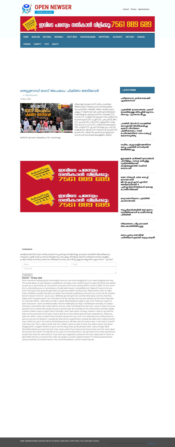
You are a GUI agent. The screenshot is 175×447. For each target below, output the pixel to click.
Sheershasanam (87, 37)
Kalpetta (50, 441)
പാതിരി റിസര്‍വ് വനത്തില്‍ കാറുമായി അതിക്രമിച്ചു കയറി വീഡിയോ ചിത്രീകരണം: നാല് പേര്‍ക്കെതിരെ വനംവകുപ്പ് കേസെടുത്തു (136, 129)
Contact (126, 9)
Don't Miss (72, 37)
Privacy (133, 9)
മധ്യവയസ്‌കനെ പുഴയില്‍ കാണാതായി (135, 199)
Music (57, 441)
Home (25, 37)
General (141, 37)
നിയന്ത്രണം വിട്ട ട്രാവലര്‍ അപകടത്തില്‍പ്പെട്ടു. (134, 225)
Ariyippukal (104, 37)
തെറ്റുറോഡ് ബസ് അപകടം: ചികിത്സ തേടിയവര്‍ (59, 91)
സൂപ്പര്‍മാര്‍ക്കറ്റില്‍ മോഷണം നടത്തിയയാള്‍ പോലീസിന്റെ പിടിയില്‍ (137, 212)
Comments (27, 249)
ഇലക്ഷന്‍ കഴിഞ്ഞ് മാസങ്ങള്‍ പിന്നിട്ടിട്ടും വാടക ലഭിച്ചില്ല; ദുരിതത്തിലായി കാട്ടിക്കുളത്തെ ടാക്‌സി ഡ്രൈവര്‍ (137, 163)
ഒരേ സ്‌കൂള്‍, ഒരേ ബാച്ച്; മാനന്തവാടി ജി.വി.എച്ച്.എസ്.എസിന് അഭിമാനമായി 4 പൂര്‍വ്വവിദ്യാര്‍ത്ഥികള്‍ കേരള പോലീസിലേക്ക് (137, 183)
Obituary (130, 37)
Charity (37, 44)
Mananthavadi (31, 95)
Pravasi (27, 44)
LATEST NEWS (129, 90)
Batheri (42, 441)
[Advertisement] (87, 66)
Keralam (36, 37)
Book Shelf (65, 441)
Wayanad (59, 37)
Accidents (117, 37)
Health (55, 44)
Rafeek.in (151, 443)
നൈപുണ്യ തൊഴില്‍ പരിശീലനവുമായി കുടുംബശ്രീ (138, 236)
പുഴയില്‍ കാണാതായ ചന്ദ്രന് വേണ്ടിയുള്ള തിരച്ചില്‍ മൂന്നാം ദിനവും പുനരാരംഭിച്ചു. (137, 112)
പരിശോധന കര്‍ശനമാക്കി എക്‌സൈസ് (135, 99)
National (47, 37)
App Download (143, 9)
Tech (46, 44)
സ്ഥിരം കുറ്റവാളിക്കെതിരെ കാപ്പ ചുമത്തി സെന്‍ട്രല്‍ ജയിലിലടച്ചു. (136, 147)
